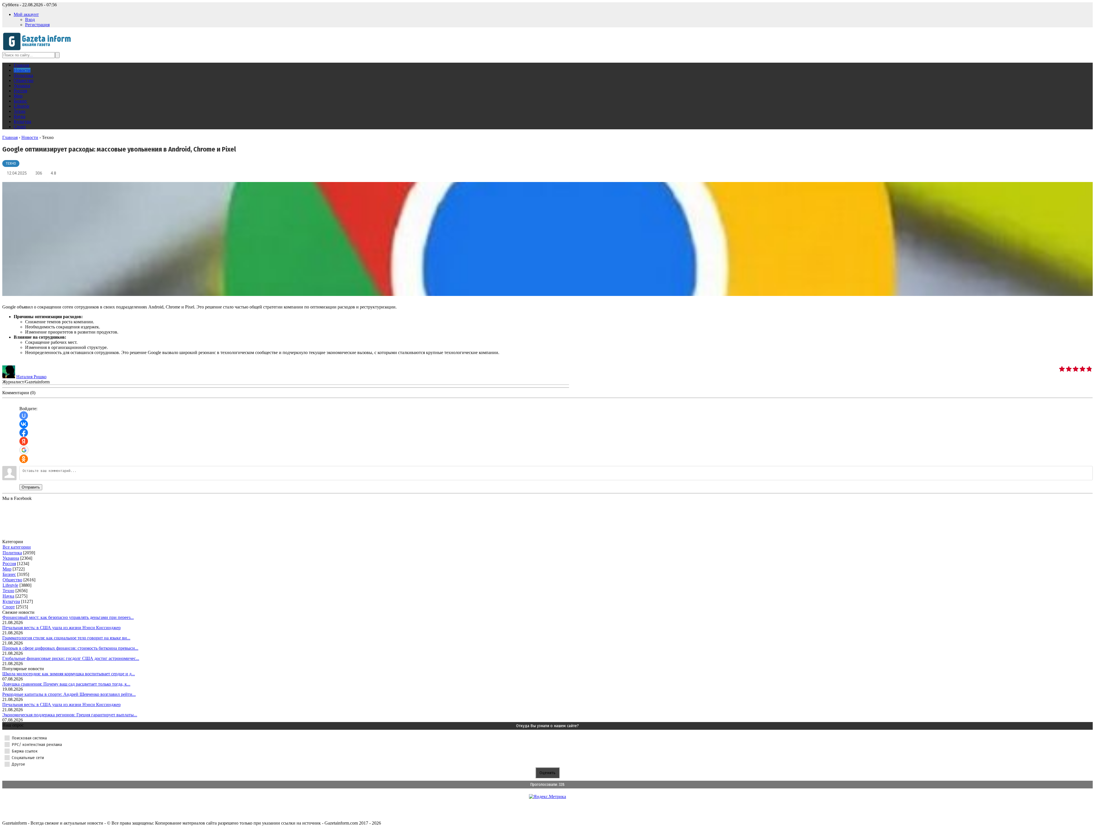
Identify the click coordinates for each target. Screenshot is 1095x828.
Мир (7, 569)
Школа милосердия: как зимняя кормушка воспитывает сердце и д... (68, 673)
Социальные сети (28, 757)
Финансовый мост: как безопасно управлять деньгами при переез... (68, 617)
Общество (12, 579)
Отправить (31, 487)
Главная (10, 137)
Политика (12, 552)
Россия (9, 563)
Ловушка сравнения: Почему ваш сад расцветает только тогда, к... (66, 684)
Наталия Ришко (31, 376)
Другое (18, 764)
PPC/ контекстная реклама (37, 744)
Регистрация (37, 24)
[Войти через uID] (23, 415)
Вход (30, 19)
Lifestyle (10, 585)
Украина (11, 558)
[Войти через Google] (24, 450)
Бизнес (9, 574)
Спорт (9, 606)
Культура (11, 601)
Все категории (17, 547)
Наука (8, 596)
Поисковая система (29, 738)
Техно (11, 163)
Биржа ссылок (25, 751)
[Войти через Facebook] (23, 432)
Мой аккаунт (26, 14)
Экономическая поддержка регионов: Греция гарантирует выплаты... (69, 714)
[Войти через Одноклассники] (23, 459)
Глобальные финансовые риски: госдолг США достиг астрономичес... (70, 658)
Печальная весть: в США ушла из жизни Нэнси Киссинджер (61, 627)
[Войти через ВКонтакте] (23, 424)
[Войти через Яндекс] (23, 441)
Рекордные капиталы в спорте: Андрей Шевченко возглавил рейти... (69, 694)
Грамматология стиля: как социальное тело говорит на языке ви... (66, 637)
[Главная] (38, 49)
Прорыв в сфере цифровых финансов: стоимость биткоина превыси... (70, 648)
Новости (29, 137)
